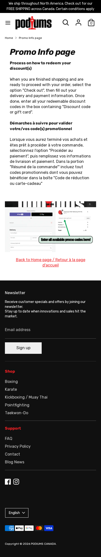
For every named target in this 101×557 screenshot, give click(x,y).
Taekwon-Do (16, 413)
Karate (11, 389)
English (14, 513)
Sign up (23, 347)
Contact (12, 454)
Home (9, 38)
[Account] (78, 20)
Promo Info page (30, 38)
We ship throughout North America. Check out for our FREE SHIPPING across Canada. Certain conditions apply (50, 6)
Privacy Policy (18, 446)
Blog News (14, 462)
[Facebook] (8, 482)
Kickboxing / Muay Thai (26, 397)
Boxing (11, 381)
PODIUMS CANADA (43, 544)
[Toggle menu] (8, 23)
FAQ (8, 438)
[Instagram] (16, 482)
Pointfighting (17, 405)
